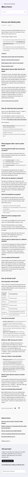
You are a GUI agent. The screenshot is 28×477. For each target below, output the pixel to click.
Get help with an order (8, 461)
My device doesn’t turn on (8, 436)
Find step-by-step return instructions (17, 119)
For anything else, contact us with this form (13, 464)
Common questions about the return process (13, 433)
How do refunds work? (7, 66)
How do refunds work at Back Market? (11, 431)
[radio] (15, 408)
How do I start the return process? (10, 59)
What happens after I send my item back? (12, 63)
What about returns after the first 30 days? (12, 56)
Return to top (5, 441)
